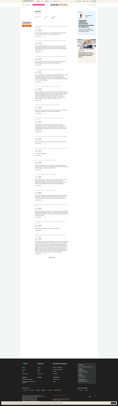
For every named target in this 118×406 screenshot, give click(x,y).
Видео (38, 369)
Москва (84, 1)
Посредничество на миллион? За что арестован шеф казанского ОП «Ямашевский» (49, 69)
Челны (76, 1)
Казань (23, 4)
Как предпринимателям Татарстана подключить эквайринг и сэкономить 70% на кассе (86, 54)
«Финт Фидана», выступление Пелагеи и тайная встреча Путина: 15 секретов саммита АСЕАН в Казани (51, 205)
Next (94, 34)
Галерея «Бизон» (56, 379)
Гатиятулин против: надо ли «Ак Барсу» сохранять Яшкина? (45, 174)
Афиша (23, 367)
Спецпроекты (56, 377)
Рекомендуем (82, 50)
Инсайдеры (55, 373)
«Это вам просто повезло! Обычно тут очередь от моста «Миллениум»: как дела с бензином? (51, 136)
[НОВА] (38, 5)
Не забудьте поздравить (58, 369)
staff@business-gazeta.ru (84, 381)
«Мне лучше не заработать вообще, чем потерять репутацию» (86, 23)
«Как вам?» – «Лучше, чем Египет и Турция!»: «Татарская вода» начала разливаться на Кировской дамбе (50, 235)
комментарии (27, 25)
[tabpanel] (87, 22)
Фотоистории (40, 373)
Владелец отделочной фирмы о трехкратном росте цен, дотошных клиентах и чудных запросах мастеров (86, 28)
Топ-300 (54, 381)
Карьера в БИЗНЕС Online (27, 379)
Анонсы (39, 367)
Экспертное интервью (60, 363)
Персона (24, 369)
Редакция (24, 377)
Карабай (39, 29)
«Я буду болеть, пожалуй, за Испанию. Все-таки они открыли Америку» (47, 86)
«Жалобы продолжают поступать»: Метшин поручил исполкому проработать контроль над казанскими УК (51, 27)
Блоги (23, 371)
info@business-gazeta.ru (83, 371)
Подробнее (60, 403)
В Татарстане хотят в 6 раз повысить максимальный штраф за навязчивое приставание (50, 40)
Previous (79, 34)
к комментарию (38, 36)
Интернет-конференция (57, 367)
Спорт (25, 363)
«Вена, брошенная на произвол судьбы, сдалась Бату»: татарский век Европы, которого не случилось (50, 222)
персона (80, 12)
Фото (38, 371)
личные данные (27, 22)
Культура (40, 363)
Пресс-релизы (25, 373)
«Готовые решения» (89, 16)
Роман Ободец (88, 15)
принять (113, 403)
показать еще (51, 257)
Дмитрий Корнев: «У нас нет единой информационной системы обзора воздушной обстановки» (49, 119)
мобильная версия (57, 390)
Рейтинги (55, 371)
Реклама (39, 377)
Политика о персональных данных (59, 395)
